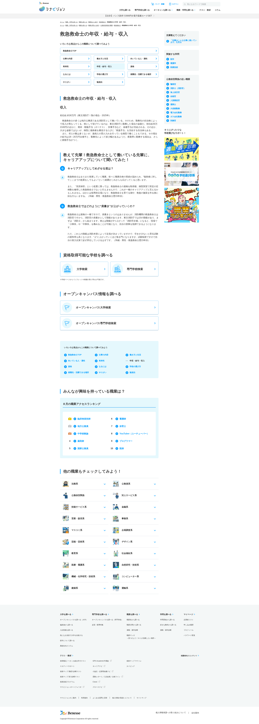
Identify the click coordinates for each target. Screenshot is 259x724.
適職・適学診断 (132, 630)
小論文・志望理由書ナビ (101, 671)
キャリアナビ (97, 666)
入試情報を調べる (66, 630)
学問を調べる (165, 614)
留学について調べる (67, 641)
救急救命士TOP (69, 51)
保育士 (123, 426)
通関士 (173, 104)
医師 (122, 448)
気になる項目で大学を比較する (71, 635)
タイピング (131, 666)
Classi (95, 682)
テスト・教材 (205, 10)
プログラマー (126, 441)
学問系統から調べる (167, 620)
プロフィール (188, 630)
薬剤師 (81, 441)
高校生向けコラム (66, 646)
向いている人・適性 (138, 59)
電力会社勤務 (176, 112)
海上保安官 (175, 92)
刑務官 (173, 121)
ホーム (62, 22)
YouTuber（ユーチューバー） (134, 433)
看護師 (123, 419)
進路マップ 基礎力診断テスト (70, 671)
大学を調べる (125, 10)
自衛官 (173, 96)
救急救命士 (102, 22)
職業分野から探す (93, 25)
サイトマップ (141, 698)
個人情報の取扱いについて (122, 698)
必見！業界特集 (97, 625)
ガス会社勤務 (176, 116)
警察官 (173, 84)
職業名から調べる (133, 620)
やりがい (67, 82)
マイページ (188, 614)
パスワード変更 (189, 635)
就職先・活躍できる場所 (140, 74)
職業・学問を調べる (185, 10)
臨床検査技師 (84, 419)
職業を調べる (83, 22)
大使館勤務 (175, 108)
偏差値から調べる (66, 625)
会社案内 (195, 713)
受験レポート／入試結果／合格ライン (106, 677)
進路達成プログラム (67, 682)
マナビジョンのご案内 (68, 698)
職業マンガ (141, 636)
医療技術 (174, 67)
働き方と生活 (102, 59)
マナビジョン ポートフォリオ (70, 687)
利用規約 (84, 698)
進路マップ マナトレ (134, 661)
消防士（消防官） (177, 88)
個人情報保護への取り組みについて (171, 712)
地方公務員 (83, 426)
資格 (132, 66)
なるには (67, 74)
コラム (217, 10)
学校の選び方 (102, 74)
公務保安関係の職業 (106, 25)
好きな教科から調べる (168, 625)
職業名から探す (93, 22)
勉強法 (99, 82)
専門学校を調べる (142, 10)
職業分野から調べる (134, 625)
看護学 (173, 63)
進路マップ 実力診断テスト (70, 677)
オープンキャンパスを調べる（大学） (74, 620)
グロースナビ (97, 687)
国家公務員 (83, 448)
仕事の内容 (67, 59)
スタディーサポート (67, 666)
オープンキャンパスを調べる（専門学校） (107, 620)
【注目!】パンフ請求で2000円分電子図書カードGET (128, 16)
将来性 (66, 66)
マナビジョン (52, 8)
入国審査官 (175, 100)
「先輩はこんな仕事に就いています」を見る (183, 41)
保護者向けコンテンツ (189, 656)
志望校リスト (188, 620)
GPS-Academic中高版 (101, 661)
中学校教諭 (83, 433)
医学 (172, 59)
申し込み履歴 (188, 625)
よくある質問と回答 (100, 698)
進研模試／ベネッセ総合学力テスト (73, 661)
